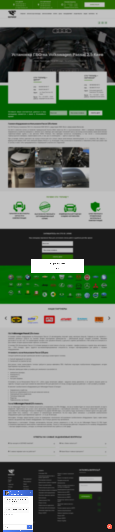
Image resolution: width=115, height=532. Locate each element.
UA (59, 268)
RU (56, 268)
